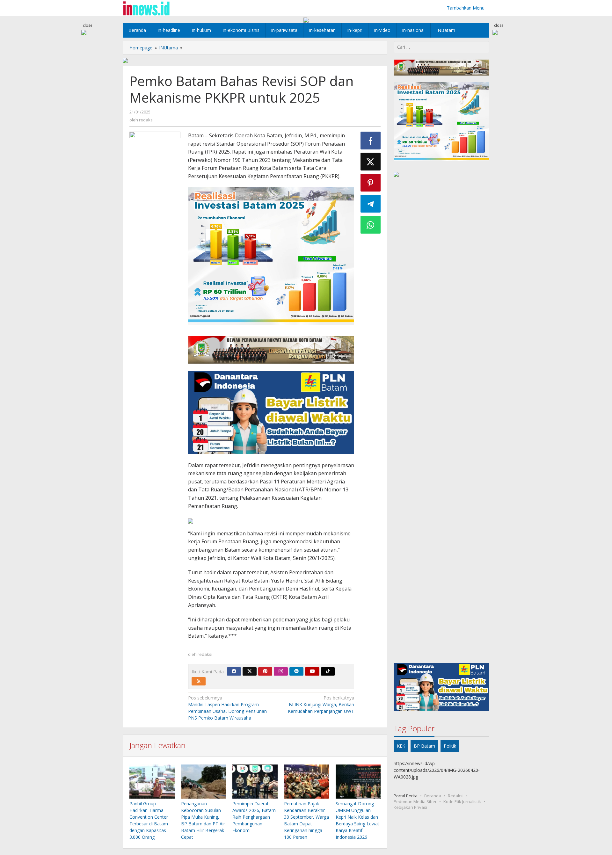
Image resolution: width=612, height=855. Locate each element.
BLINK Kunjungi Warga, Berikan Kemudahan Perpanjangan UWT (321, 704)
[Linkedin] (296, 671)
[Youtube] (312, 671)
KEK (401, 746)
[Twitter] (250, 671)
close (87, 25)
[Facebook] (234, 671)
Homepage (140, 48)
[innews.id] (146, 8)
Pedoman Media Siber (415, 801)
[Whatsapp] (371, 225)
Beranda (432, 795)
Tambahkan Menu (465, 8)
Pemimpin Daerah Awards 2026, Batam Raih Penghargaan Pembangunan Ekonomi (254, 817)
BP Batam (424, 746)
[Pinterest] (265, 671)
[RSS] (199, 681)
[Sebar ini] (371, 140)
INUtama (168, 48)
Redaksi (455, 795)
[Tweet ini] (371, 161)
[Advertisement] (441, 421)
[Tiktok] (327, 671)
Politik (450, 746)
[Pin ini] (371, 183)
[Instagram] (281, 671)
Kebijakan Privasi (410, 807)
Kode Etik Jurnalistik (462, 801)
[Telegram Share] (371, 204)
